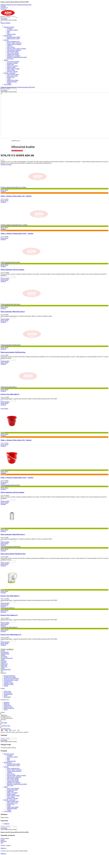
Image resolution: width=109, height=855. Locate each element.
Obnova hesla (7, 705)
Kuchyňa (6, 40)
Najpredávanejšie (8, 694)
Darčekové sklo (8, 35)
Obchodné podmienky (9, 675)
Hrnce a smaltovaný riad (13, 41)
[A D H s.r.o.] (4, 7)
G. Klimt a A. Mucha (12, 30)
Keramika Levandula (12, 63)
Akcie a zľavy (7, 691)
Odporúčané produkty (6, 164)
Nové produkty (7, 84)
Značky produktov (7, 649)
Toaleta (9, 78)
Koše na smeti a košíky (13, 51)
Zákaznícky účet (8, 706)
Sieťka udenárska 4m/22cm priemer (12, 269)
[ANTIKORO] (5, 652)
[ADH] (3, 651)
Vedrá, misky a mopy (12, 76)
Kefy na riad (10, 58)
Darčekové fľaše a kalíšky (13, 37)
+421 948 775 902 (5, 725)
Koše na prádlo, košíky (13, 74)
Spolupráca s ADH (8, 684)
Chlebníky (9, 45)
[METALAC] (4, 664)
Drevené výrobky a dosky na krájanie (16, 48)
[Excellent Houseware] (7, 658)
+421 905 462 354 (5, 728)
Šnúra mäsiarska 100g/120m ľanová (13, 311)
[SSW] (3, 668)
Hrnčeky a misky (11, 67)
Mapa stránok (7, 697)
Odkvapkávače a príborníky (14, 50)
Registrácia (6, 702)
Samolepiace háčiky (12, 81)
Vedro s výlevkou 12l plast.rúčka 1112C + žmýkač (17, 233)
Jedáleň (6, 60)
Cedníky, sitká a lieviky (13, 54)
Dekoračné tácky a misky (13, 38)
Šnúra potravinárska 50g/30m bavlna (13, 352)
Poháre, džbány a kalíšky (13, 68)
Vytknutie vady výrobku (10, 677)
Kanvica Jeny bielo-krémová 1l (11, 634)
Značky (6, 695)
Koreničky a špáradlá (12, 71)
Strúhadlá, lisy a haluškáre (13, 55)
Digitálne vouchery (8, 683)
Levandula (9, 28)
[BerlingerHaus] (5, 653)
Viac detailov (4, 18)
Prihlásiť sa (3, 848)
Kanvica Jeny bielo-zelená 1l (10, 394)
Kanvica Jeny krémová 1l (9, 615)
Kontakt (6, 685)
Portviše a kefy (11, 77)
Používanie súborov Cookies (11, 680)
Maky (8, 31)
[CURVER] (4, 656)
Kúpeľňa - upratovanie (9, 73)
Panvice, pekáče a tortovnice (14, 43)
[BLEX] (3, 655)
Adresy (6, 709)
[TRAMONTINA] (6, 669)
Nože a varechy (11, 47)
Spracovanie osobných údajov (11, 678)
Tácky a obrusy (11, 70)
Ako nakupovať (8, 681)
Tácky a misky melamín (13, 61)
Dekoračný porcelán (9, 27)
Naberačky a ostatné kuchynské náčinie (17, 57)
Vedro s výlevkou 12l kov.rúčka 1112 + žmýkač (16, 196)
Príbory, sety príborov (12, 66)
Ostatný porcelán (11, 34)
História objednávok (9, 708)
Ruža (8, 32)
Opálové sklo (10, 64)
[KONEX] (4, 661)
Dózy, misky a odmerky (13, 53)
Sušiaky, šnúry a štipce (12, 80)
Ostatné (9, 83)
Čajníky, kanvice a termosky (14, 44)
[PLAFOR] (4, 665)
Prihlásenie (6, 704)
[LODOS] (3, 662)
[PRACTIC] (4, 666)
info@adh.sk (4, 722)
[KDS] (3, 659)
